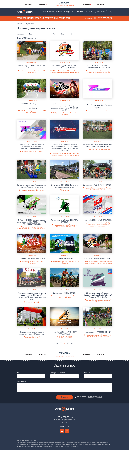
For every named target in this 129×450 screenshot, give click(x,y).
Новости (80, 12)
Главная (19, 24)
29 (68, 343)
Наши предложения (54, 12)
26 (57, 343)
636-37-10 (104, 18)
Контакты (88, 12)
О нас (42, 12)
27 (61, 343)
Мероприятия (68, 12)
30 (72, 343)
